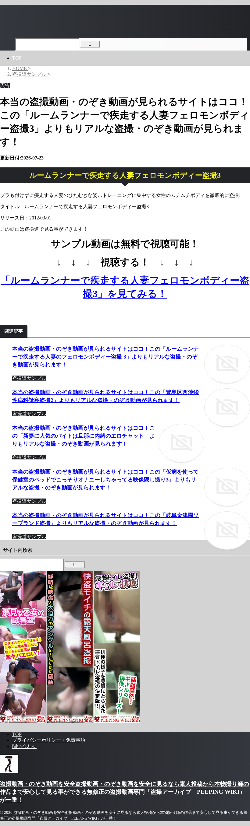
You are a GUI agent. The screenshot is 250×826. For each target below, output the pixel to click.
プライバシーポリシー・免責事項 (48, 740)
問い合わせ (24, 746)
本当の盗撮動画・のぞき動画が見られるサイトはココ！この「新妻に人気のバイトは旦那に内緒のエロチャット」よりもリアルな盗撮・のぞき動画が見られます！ (83, 436)
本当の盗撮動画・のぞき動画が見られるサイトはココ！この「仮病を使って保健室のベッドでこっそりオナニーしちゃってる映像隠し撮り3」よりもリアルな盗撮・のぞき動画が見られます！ (105, 480)
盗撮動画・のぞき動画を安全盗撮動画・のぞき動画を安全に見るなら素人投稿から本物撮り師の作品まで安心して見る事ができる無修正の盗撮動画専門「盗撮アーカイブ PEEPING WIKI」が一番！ (124, 792)
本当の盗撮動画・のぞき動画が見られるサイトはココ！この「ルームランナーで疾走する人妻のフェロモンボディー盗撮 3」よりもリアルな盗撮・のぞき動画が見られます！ (105, 357)
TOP (17, 58)
